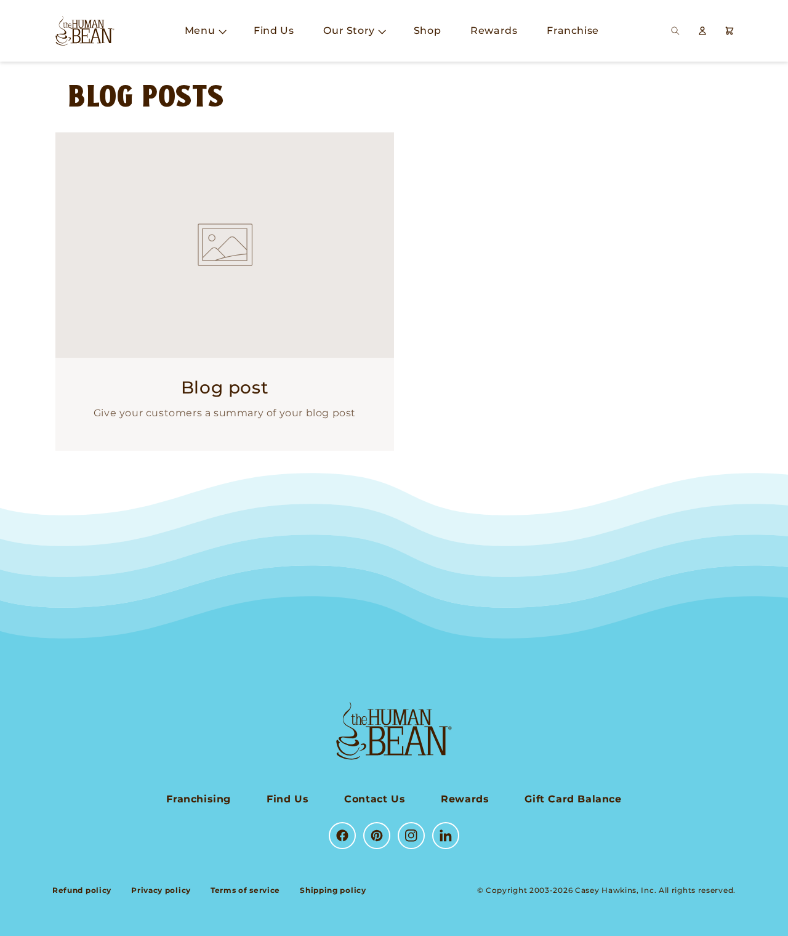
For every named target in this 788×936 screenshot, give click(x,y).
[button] (204, 31)
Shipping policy (333, 890)
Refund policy (81, 890)
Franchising (198, 799)
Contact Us (374, 799)
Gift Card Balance (573, 799)
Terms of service (245, 890)
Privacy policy (161, 890)
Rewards (465, 799)
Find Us (287, 799)
